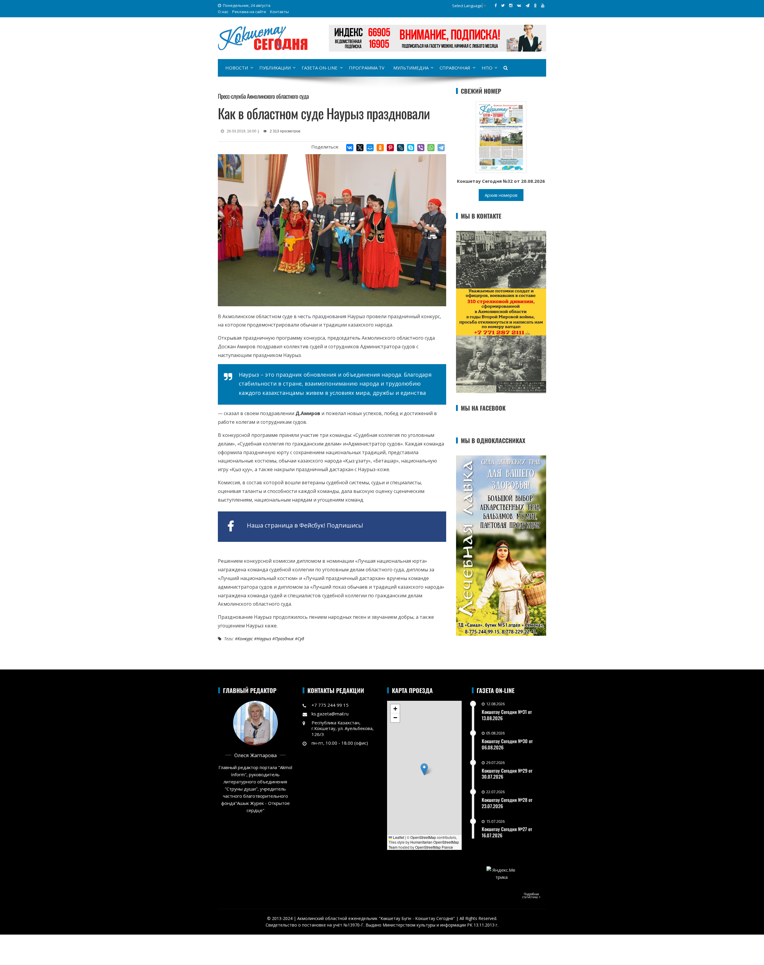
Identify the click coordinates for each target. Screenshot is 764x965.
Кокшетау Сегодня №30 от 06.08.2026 (507, 744)
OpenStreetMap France (434, 847)
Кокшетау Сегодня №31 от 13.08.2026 (507, 715)
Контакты (279, 11)
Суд (301, 638)
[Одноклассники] (380, 147)
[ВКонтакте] (349, 147)
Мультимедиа (411, 68)
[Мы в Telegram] (527, 5)
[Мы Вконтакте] (519, 5)
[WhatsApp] (431, 147)
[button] (424, 769)
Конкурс (245, 638)
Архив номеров (501, 195)
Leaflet (398, 837)
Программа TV (366, 68)
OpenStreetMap (423, 837)
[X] (359, 147)
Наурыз (264, 638)
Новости (236, 68)
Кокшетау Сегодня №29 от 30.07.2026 (507, 773)
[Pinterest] (390, 147)
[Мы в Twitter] (502, 5)
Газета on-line (320, 68)
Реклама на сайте (249, 11)
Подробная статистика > (531, 895)
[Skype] (410, 147)
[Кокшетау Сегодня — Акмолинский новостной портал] (262, 38)
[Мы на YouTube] (542, 5)
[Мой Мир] (370, 147)
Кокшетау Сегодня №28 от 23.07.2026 (507, 803)
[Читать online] (501, 137)
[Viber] (420, 147)
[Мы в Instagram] (510, 5)
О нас (223, 11)
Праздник (284, 638)
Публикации (275, 68)
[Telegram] (441, 147)
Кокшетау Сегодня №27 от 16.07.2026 (507, 832)
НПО (487, 68)
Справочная (455, 68)
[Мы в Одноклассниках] (535, 5)
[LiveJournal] (400, 147)
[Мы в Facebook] (495, 5)
